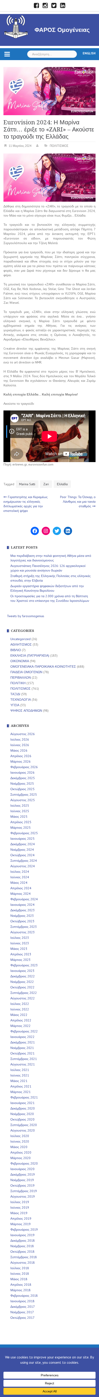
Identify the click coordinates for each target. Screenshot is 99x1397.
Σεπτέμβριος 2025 (23, 794)
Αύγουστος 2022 (22, 998)
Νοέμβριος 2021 (22, 1048)
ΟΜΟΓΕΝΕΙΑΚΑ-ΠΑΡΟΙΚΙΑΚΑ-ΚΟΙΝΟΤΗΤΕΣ (43, 666)
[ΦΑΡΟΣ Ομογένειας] (16, 26)
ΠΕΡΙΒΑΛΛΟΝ (20, 677)
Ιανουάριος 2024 (22, 905)
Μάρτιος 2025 (20, 827)
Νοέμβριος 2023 (22, 916)
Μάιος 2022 (18, 1015)
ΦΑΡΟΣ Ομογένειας (62, 29)
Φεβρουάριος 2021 (24, 1097)
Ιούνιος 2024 (19, 877)
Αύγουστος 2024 (22, 866)
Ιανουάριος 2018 (22, 1301)
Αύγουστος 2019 (22, 1196)
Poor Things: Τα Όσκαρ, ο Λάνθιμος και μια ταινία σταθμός (78, 501)
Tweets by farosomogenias (25, 616)
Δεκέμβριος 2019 (22, 1174)
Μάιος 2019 (18, 1213)
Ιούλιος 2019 (19, 1202)
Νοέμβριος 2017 (22, 1312)
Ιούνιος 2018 (19, 1274)
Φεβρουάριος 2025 (24, 833)
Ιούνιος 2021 (19, 1075)
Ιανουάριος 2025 (22, 839)
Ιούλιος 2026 (19, 739)
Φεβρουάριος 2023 (24, 965)
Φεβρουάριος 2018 (24, 1296)
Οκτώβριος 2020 (22, 1119)
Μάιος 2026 (18, 750)
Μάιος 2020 (18, 1147)
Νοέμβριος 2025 (22, 783)
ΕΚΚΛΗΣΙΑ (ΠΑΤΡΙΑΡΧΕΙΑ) (29, 655)
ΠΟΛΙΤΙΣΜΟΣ (59, 146)
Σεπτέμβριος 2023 (23, 927)
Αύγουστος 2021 (22, 1064)
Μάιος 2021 (18, 1081)
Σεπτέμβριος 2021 (23, 1059)
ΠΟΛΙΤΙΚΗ (18, 683)
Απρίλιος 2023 (20, 954)
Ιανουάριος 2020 (22, 1169)
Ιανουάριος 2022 (22, 1037)
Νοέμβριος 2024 (22, 850)
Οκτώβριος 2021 (22, 1053)
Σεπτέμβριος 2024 (23, 861)
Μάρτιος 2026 (20, 761)
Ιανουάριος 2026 (22, 772)
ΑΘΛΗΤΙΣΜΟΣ (21, 644)
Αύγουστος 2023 (22, 932)
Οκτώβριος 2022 (22, 987)
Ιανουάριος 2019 (22, 1235)
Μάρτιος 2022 (20, 1026)
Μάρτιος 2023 (20, 960)
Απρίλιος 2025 (20, 822)
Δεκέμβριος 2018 (22, 1240)
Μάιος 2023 (18, 949)
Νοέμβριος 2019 (22, 1180)
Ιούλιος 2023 (19, 938)
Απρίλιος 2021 (20, 1086)
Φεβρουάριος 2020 (24, 1163)
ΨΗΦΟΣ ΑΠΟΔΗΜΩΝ (26, 710)
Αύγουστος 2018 (22, 1262)
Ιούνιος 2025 (19, 811)
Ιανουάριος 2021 (22, 1103)
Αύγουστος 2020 (22, 1130)
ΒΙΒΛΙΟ (15, 650)
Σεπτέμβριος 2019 (23, 1191)
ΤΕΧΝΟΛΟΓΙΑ (20, 699)
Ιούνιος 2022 (19, 1009)
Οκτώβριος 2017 (22, 1318)
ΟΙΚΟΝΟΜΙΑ (19, 661)
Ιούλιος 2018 (19, 1268)
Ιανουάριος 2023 (22, 971)
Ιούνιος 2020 (19, 1141)
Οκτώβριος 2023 (22, 921)
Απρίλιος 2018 (20, 1285)
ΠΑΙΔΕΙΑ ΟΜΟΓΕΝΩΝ (26, 672)
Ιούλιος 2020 (19, 1136)
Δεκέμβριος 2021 (22, 1042)
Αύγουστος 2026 (22, 734)
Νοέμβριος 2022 (22, 982)
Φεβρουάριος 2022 (24, 1031)
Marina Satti (27, 484)
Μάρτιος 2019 (20, 1224)
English (89, 53)
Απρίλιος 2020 (20, 1152)
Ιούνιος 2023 (19, 943)
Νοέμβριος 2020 (22, 1114)
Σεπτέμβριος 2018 (23, 1257)
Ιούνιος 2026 (19, 745)
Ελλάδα (62, 484)
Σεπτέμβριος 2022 (23, 993)
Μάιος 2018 (18, 1279)
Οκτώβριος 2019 (22, 1185)
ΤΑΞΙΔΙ (15, 694)
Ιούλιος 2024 (19, 872)
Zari (46, 484)
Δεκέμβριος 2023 (22, 910)
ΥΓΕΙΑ (14, 705)
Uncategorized (20, 639)
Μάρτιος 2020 (20, 1158)
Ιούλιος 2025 (19, 805)
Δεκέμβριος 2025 (22, 778)
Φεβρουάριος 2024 (24, 899)
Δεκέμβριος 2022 (22, 976)
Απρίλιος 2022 (20, 1020)
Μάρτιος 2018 (20, 1290)
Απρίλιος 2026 (20, 756)
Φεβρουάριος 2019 (24, 1229)
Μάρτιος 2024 (20, 894)
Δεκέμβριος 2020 (22, 1108)
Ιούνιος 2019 (19, 1207)
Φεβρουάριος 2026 (24, 767)
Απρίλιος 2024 (20, 888)
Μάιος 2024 (18, 883)
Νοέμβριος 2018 (22, 1246)
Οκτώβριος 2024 (22, 855)
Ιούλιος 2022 (19, 1004)
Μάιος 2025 (18, 816)
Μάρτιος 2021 (20, 1092)
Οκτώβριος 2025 (22, 789)
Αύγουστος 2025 (22, 800)
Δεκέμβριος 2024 (22, 844)
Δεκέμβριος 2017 (22, 1307)
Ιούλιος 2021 (19, 1070)
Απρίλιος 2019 (20, 1218)
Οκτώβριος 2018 (22, 1251)
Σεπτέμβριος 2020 (23, 1125)
